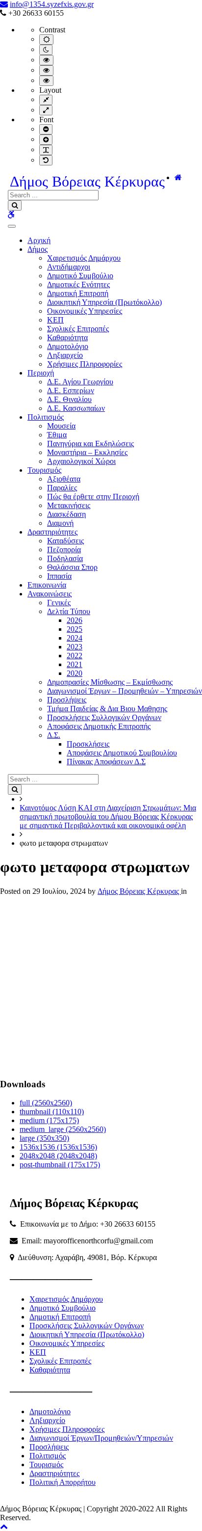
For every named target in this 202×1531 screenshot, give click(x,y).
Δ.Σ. (53, 735)
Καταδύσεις (65, 541)
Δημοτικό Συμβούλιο (80, 275)
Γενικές (59, 602)
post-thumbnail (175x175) (60, 1164)
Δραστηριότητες (52, 532)
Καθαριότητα (67, 337)
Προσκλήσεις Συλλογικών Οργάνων (104, 717)
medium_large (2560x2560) (63, 1129)
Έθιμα (57, 434)
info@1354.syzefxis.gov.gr (52, 4)
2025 (74, 629)
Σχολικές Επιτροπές (78, 328)
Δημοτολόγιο (67, 346)
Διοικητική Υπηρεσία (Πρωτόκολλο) (104, 302)
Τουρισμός (44, 470)
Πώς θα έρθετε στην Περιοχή (93, 496)
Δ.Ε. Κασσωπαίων (76, 408)
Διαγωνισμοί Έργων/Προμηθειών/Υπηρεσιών (101, 1438)
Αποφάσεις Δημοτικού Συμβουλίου (122, 753)
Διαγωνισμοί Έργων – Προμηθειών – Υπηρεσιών (124, 691)
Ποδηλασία (65, 558)
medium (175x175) (49, 1120)
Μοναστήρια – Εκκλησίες (87, 452)
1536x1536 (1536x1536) (58, 1147)
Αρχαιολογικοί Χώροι (81, 461)
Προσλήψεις (66, 700)
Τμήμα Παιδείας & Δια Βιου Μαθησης (107, 708)
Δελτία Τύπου (68, 611)
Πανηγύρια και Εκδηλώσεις (90, 443)
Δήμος (37, 249)
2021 (74, 664)
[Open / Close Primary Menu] (12, 226)
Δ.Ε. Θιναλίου (69, 399)
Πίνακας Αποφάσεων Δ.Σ (106, 761)
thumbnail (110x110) (52, 1111)
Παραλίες (62, 487)
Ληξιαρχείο (65, 355)
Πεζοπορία (64, 549)
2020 (74, 673)
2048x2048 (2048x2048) (58, 1156)
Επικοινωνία (46, 585)
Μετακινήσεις (68, 505)
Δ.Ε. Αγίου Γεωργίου (80, 381)
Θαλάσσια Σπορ (72, 567)
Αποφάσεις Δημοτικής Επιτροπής (99, 726)
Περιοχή (40, 373)
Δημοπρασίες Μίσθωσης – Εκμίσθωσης (110, 682)
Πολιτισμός (45, 417)
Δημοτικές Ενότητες (78, 284)
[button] (4, 1526)
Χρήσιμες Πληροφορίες (84, 364)
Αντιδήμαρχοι (68, 267)
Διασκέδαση (66, 514)
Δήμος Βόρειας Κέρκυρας (87, 181)
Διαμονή (60, 523)
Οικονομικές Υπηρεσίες (84, 311)
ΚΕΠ (55, 320)
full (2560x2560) (46, 1103)
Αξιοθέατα (63, 479)
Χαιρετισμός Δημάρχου (84, 258)
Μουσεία (61, 426)
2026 (74, 620)
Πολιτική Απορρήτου (62, 1482)
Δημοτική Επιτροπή (77, 293)
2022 (74, 655)
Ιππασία (59, 576)
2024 (74, 638)
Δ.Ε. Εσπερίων (70, 390)
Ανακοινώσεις (49, 594)
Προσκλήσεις (88, 744)
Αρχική (38, 240)
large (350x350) (44, 1138)
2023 (74, 647)
